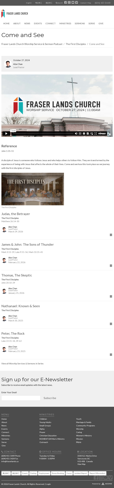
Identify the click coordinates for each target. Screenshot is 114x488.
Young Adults (45, 422)
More (78, 442)
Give (101, 23)
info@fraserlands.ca (9, 461)
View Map (81, 464)
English (29, 3)
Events (38, 23)
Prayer (42, 432)
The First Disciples (76, 43)
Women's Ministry (84, 435)
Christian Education (48, 435)
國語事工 (49, 3)
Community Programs (85, 425)
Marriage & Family (83, 422)
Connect (50, 23)
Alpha (41, 429)
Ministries (65, 23)
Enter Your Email (9, 392)
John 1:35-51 (7, 151)
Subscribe (50, 398)
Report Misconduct (97, 473)
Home (6, 23)
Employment (44, 473)
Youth (78, 419)
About (17, 23)
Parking (33, 473)
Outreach (43, 442)
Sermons (80, 23)
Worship (80, 429)
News (27, 23)
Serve (92, 23)
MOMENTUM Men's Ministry (52, 439)
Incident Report (80, 473)
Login (48, 484)
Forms (69, 473)
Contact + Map (85, 3)
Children (43, 419)
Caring (79, 432)
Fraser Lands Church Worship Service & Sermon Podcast (31, 43)
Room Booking (58, 473)
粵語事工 (38, 3)
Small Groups (45, 425)
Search (60, 3)
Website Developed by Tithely (95, 483)
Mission (79, 439)
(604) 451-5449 (102, 3)
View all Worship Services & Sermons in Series (22, 363)
